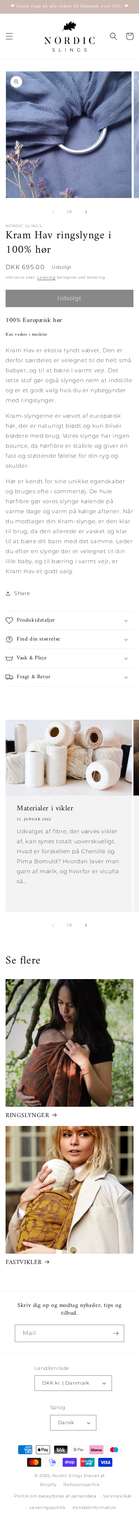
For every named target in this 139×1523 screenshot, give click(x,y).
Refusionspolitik (81, 1484)
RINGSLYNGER (27, 1116)
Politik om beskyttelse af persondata (55, 1496)
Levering (46, 277)
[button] (9, 36)
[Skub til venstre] (53, 212)
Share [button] (22, 593)
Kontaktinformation (95, 1507)
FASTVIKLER (24, 1262)
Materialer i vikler (45, 809)
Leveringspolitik (48, 1507)
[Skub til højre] (86, 212)
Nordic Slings (67, 1475)
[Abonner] (115, 1333)
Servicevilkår (117, 1496)
